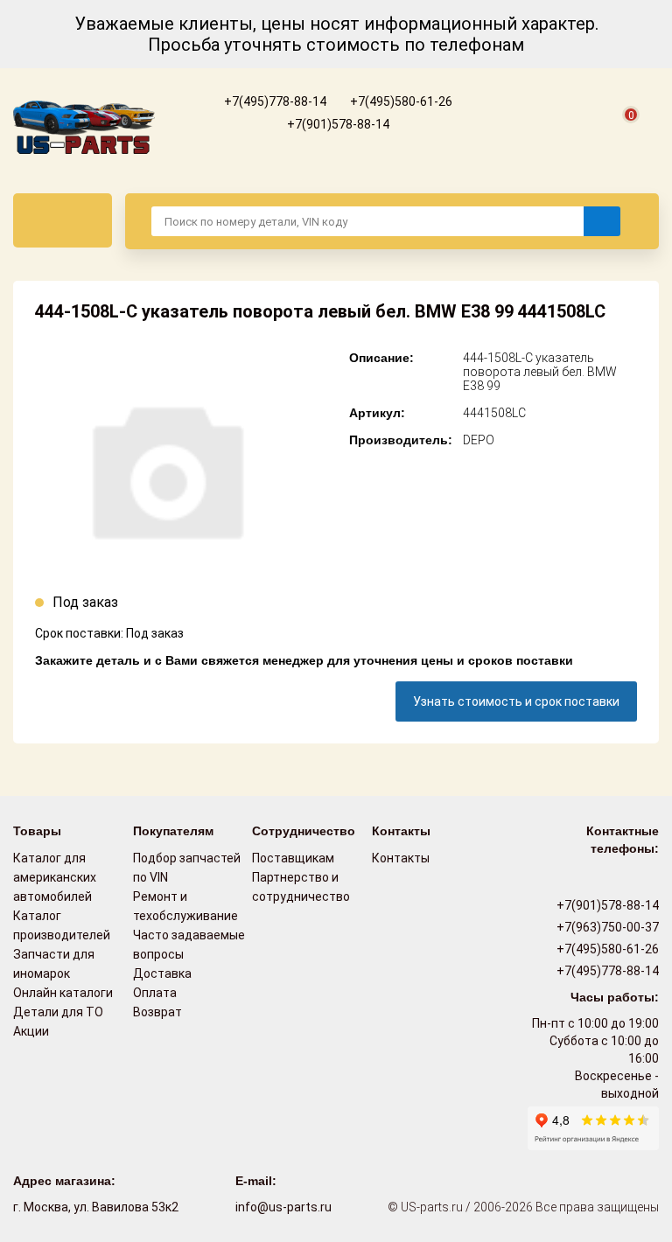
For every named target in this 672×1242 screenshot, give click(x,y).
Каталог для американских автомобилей (54, 877)
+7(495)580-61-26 (399, 101)
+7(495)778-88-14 (273, 101)
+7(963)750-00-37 (606, 927)
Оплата (155, 993)
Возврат (157, 1012)
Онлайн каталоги (63, 993)
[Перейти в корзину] (620, 135)
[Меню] (62, 220)
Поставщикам (293, 858)
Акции (31, 1031)
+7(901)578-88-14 (336, 124)
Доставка (162, 973)
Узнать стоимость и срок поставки (516, 701)
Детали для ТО (58, 1012)
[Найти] (602, 221)
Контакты (401, 858)
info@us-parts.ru (283, 1207)
